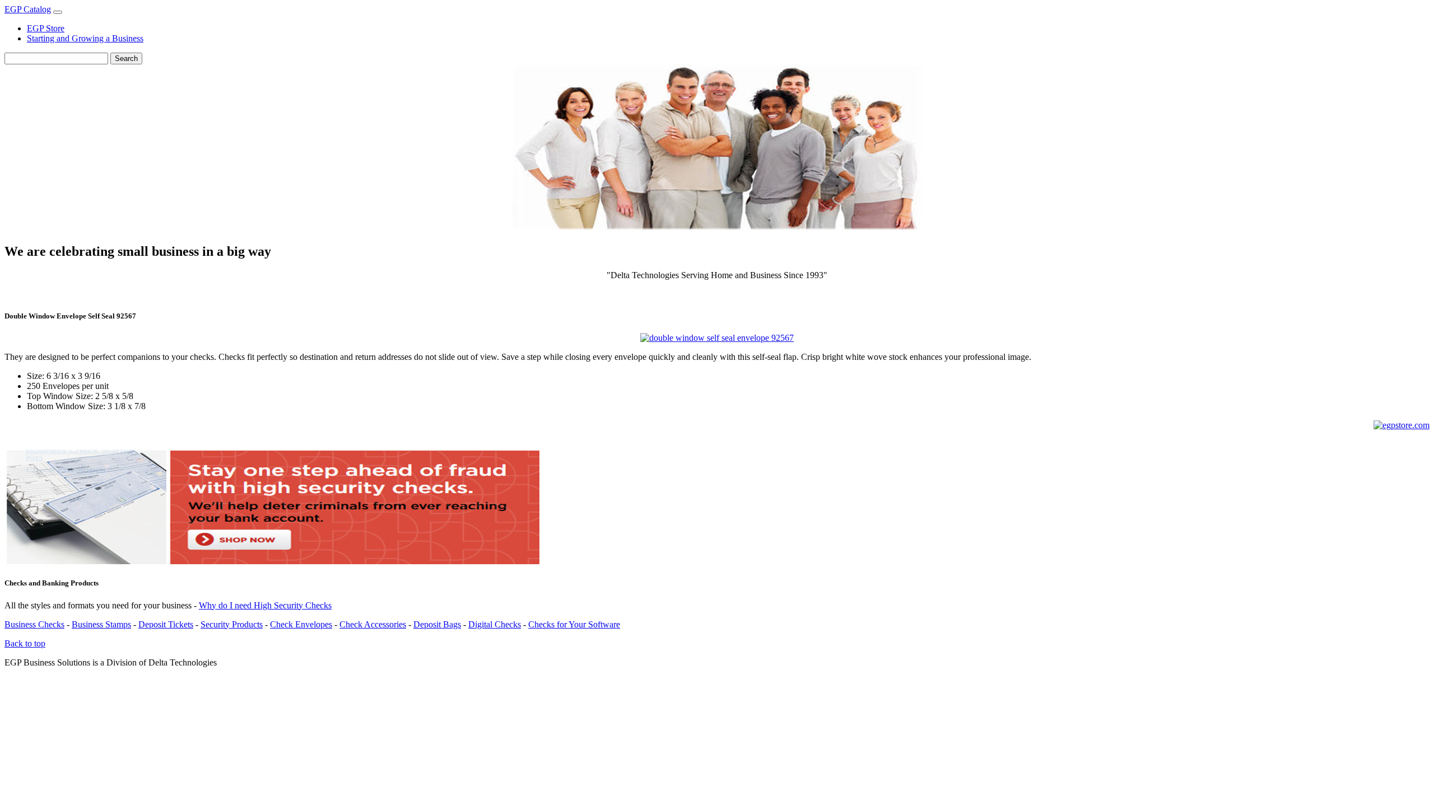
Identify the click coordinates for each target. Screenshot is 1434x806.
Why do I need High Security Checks (265, 605)
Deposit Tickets (165, 624)
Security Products (232, 624)
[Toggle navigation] (57, 12)
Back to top (24, 643)
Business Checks (34, 624)
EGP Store (45, 28)
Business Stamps (101, 624)
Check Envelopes (301, 624)
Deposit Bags (437, 624)
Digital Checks (494, 624)
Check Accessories (372, 624)
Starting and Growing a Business (85, 38)
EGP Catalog (27, 9)
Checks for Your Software (574, 624)
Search (126, 58)
